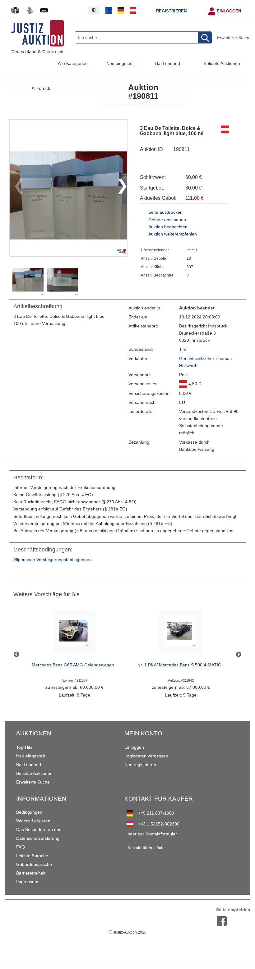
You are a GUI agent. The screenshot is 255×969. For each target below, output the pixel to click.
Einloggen (229, 11)
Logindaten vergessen (146, 755)
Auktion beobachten (168, 227)
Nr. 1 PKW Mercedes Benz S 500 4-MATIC (179, 665)
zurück (43, 88)
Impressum (27, 881)
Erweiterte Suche (234, 37)
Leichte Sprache (32, 855)
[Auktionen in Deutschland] (121, 10)
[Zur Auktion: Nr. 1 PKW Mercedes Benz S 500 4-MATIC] (180, 633)
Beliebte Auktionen (222, 63)
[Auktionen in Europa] (109, 10)
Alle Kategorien (73, 63)
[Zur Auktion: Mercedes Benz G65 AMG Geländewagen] (74, 633)
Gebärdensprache (34, 864)
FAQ (20, 846)
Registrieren (171, 11)
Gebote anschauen (167, 219)
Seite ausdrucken (165, 212)
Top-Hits (24, 747)
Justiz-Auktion (127, 932)
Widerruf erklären (33, 820)
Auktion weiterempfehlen (172, 234)
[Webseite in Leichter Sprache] (15, 10)
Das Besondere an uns (38, 829)
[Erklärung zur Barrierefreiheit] (43, 10)
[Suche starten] (205, 38)
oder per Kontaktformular (152, 833)
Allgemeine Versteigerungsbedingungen (52, 559)
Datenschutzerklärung (37, 838)
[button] (120, 188)
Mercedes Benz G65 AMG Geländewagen (73, 665)
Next (238, 654)
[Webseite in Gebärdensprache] (29, 10)
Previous (16, 654)
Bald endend (167, 63)
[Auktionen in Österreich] (133, 10)
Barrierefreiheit (30, 873)
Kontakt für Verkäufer (147, 848)
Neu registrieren (140, 764)
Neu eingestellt (121, 63)
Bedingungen (29, 812)
